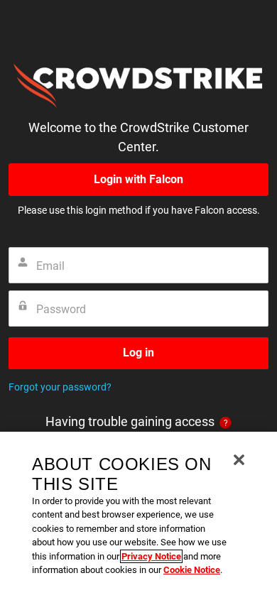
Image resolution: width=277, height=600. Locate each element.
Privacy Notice (151, 556)
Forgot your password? (60, 387)
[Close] (239, 459)
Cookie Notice (191, 569)
